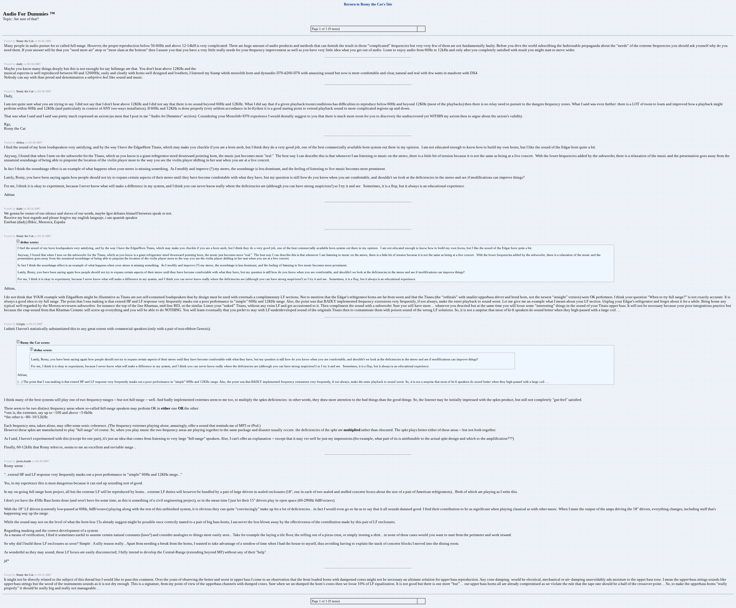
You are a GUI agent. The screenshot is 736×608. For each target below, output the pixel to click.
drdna (20, 142)
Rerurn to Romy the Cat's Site (368, 4)
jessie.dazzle (23, 461)
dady (19, 64)
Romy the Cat (24, 41)
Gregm (20, 324)
